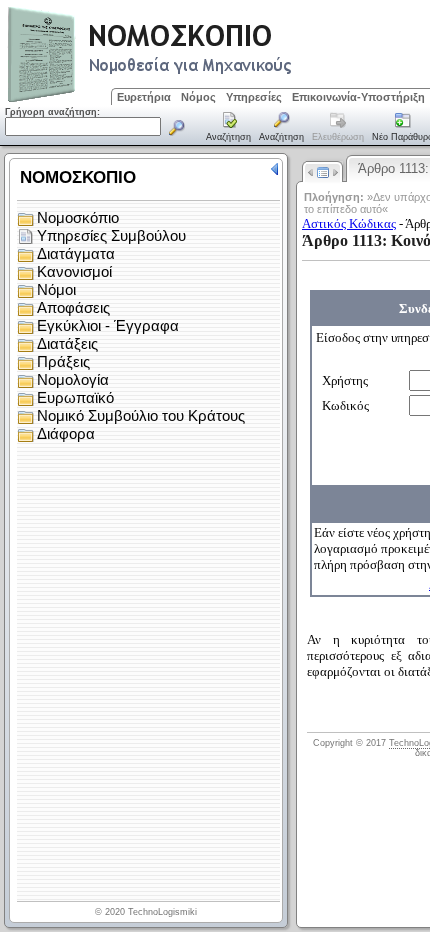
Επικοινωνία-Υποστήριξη (358, 97)
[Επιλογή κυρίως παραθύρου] (229, 128)
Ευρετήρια (144, 97)
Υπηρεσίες (254, 97)
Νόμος (198, 97)
